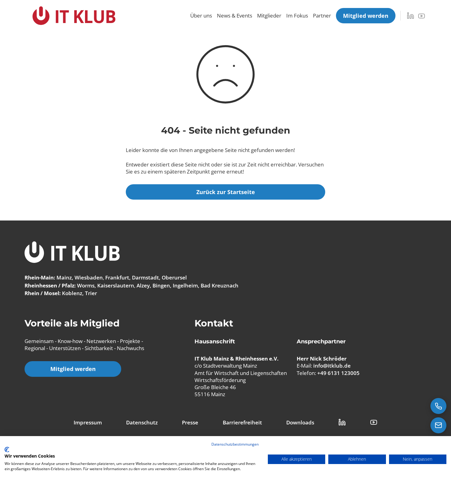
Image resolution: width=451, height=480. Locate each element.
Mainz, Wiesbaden (79, 277)
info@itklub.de (332, 365)
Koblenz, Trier (79, 293)
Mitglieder (269, 15)
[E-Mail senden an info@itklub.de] (438, 425)
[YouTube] (421, 16)
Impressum (88, 422)
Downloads (300, 422)
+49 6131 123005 (338, 373)
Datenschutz (142, 422)
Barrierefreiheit (242, 422)
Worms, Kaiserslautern (105, 285)
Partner (322, 15)
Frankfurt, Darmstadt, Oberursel (146, 277)
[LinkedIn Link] (342, 422)
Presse (190, 422)
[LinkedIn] (410, 16)
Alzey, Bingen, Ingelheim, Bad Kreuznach (187, 285)
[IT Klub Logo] (72, 252)
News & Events (234, 15)
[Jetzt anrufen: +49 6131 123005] (438, 406)
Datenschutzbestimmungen (235, 444)
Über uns (201, 15)
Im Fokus (297, 15)
